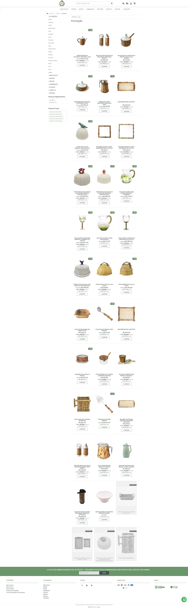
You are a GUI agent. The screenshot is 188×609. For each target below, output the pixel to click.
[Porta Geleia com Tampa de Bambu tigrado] (104, 365)
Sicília (49, 69)
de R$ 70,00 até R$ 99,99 (55, 112)
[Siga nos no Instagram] (87, 585)
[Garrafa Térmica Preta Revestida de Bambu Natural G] (82, 503)
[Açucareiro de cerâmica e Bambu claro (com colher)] (126, 47)
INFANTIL (45, 596)
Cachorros (50, 22)
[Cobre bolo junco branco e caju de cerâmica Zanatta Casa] (104, 183)
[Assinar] (104, 573)
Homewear (50, 40)
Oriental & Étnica (52, 48)
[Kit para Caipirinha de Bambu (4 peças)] (126, 365)
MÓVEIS (45, 587)
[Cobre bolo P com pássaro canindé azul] (82, 137)
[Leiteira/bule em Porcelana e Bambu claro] (82, 46)
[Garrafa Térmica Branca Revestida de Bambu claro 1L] (104, 47)
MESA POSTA (53, 102)
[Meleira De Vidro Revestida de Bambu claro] (104, 92)
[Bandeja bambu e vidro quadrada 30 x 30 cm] (126, 137)
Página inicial (51, 13)
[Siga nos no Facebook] (82, 585)
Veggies (50, 72)
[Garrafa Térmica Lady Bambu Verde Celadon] (126, 456)
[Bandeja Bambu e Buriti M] (126, 320)
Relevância (74, 16)
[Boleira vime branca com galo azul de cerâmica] (82, 275)
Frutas (49, 37)
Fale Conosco (10, 585)
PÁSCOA (50, 51)
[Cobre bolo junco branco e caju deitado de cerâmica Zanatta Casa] (104, 544)
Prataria (45, 592)
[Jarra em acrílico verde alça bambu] (104, 228)
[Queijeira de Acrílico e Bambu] (82, 364)
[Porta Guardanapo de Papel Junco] (82, 320)
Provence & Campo (52, 60)
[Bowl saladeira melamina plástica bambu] (104, 502)
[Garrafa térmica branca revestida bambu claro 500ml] (82, 457)
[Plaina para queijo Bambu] (104, 409)
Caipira (50, 25)
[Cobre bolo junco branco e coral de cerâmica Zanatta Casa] (82, 183)
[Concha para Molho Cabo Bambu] (104, 319)
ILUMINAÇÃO (46, 590)
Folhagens (50, 34)
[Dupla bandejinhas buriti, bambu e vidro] (82, 544)
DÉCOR (45, 589)
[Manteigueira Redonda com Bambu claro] (82, 92)
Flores (49, 31)
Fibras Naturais (51, 28)
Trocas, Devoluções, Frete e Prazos (15, 592)
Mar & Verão (51, 43)
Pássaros (50, 54)
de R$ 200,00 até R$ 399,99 (56, 116)
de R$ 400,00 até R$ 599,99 (56, 118)
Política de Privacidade (12, 590)
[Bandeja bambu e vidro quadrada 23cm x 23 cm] (104, 137)
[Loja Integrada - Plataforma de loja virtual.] (94, 607)
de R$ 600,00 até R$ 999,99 (56, 121)
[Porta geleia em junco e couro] (126, 274)
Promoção (50, 57)
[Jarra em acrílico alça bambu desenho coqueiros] (126, 182)
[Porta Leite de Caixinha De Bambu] (82, 410)
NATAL (49, 46)
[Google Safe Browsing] (177, 587)
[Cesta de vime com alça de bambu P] (126, 498)
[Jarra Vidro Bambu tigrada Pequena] (104, 456)
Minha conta (9, 587)
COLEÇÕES (58, 13)
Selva (49, 66)
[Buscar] (111, 3)
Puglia (49, 63)
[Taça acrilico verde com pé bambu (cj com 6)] (126, 229)
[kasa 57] (61, 3)
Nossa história (10, 589)
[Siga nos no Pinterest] (91, 585)
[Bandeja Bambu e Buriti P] (126, 92)
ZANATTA (45, 594)
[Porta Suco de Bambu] (126, 544)
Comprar (82, 65)
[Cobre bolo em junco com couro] (104, 275)
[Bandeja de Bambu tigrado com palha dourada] (126, 410)
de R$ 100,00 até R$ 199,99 (55, 114)
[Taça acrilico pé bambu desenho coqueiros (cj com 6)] (82, 229)
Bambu (50, 19)
